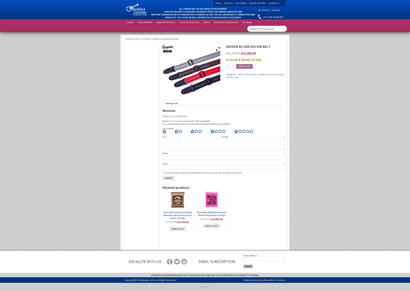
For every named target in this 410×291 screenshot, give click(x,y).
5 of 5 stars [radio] (245, 132)
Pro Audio (247, 22)
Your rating (168, 128)
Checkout (275, 10)
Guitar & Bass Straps (248, 74)
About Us (228, 3)
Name (223, 153)
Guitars (130, 22)
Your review (223, 136)
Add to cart (244, 66)
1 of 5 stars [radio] (166, 132)
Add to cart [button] (178, 228)
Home (218, 3)
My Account (263, 10)
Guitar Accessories (268, 74)
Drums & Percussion (189, 22)
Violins (206, 22)
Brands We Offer (257, 3)
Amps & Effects (145, 22)
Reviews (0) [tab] (171, 103)
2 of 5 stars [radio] (180, 132)
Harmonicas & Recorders (226, 22)
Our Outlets (241, 3)
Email (223, 163)
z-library (205, 286)
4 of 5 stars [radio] (220, 132)
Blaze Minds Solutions (274, 280)
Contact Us (273, 3)
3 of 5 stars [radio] (198, 132)
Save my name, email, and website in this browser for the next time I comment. (204, 172)
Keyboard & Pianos (166, 22)
